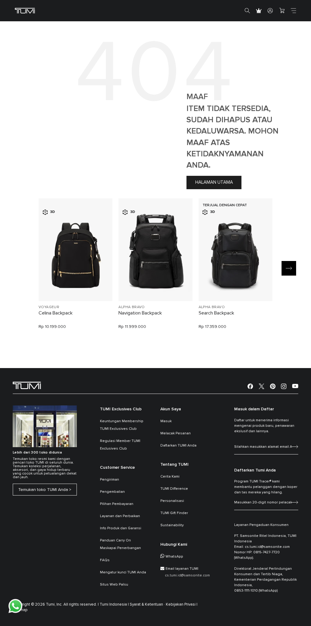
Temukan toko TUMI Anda (43, 490)
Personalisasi (172, 501)
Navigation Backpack (140, 313)
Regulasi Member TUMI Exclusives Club (120, 444)
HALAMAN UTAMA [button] (214, 182)
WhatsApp (174, 556)
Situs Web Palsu (114, 584)
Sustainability (172, 525)
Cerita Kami (169, 476)
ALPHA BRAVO (131, 307)
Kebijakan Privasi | (181, 605)
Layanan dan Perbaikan (120, 516)
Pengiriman (109, 480)
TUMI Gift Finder (174, 513)
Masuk (166, 421)
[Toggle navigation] (293, 10)
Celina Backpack (56, 313)
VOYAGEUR (49, 307)
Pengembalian (112, 492)
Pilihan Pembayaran (116, 504)
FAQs (105, 560)
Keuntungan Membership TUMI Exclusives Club (121, 425)
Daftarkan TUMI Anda (178, 445)
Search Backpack (216, 313)
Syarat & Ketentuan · (147, 605)
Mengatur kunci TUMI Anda (123, 572)
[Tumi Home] (25, 10)
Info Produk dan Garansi (120, 528)
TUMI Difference (174, 489)
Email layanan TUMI (182, 569)
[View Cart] (282, 10)
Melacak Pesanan (175, 433)
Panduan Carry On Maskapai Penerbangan (120, 544)
